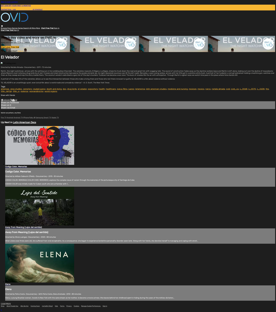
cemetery (27, 89)
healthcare (111, 89)
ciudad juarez (39, 89)
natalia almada (218, 89)
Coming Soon (35, 306)
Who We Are (24, 306)
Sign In (16, 30)
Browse (4, 28)
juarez (131, 89)
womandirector (36, 91)
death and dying (54, 89)
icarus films (122, 89)
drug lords (72, 89)
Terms (62, 306)
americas (5, 89)
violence (24, 91)
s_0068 (243, 89)
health (102, 89)
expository (93, 89)
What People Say (12, 306)
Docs (9, 28)
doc (64, 89)
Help (56, 306)
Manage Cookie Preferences (91, 306)
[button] (2, 26)
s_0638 (261, 89)
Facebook (5, 100)
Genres (15, 28)
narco (208, 89)
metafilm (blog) (47, 306)
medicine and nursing (178, 89)
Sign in (56, 28)
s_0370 (252, 89)
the (267, 89)
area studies (16, 89)
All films (32, 28)
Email (14, 100)
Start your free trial (10, 47)
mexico (201, 89)
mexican (193, 89)
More (38, 28)
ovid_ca (235, 89)
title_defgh (6, 91)
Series (20, 28)
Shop (2, 306)
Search (26, 28)
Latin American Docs (24, 122)
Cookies (76, 306)
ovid (228, 89)
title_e (16, 91)
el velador (82, 89)
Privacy (69, 306)
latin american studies (156, 89)
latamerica (140, 89)
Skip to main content (9, 2)
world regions (51, 91)
